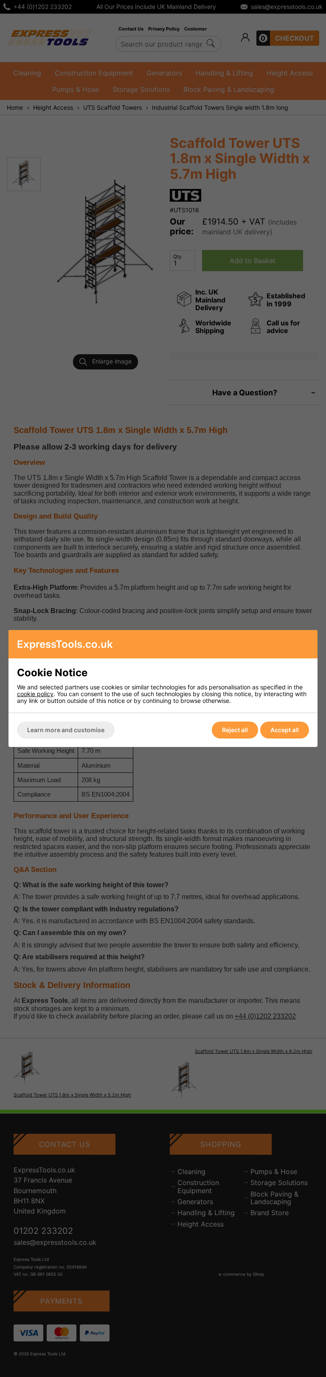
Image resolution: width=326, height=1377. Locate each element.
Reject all (235, 729)
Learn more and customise (65, 729)
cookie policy (35, 693)
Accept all (284, 729)
